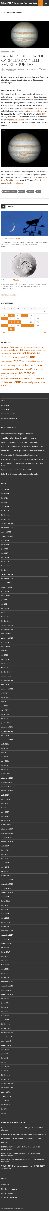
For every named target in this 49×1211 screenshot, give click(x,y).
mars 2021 (5, 765)
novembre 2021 (7, 731)
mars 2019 (5, 867)
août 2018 (5, 897)
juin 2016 (4, 1007)
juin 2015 (4, 1058)
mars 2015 (5, 1071)
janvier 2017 (5, 977)
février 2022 (5, 719)
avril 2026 (5, 506)
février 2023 (5, 668)
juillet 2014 (5, 1105)
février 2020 (5, 820)
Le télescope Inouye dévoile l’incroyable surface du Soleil (22, 459)
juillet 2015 (5, 1054)
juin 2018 (4, 905)
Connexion (5, 1185)
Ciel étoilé (5, 405)
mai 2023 (4, 655)
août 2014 (5, 1100)
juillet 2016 (5, 1003)
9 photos (16, 280)
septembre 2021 (7, 740)
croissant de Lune (25, 352)
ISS (39, 353)
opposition (4, 369)
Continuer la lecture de (17, 183)
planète (12, 369)
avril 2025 (5, 557)
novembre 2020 (7, 782)
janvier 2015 (5, 1079)
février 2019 (5, 871)
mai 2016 (4, 1011)
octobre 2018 (6, 888)
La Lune (4, 401)
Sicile (39, 191)
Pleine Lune (37, 369)
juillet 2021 (5, 748)
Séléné (39, 376)
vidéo (40, 378)
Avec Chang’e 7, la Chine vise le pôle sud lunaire (18, 438)
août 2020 (5, 795)
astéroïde (28, 347)
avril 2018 (5, 914)
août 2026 (5, 489)
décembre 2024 (7, 574)
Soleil (32, 373)
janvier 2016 (5, 1028)
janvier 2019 (5, 876)
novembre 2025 (7, 528)
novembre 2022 (7, 680)
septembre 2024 (7, 587)
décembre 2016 (7, 982)
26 (24, 325)
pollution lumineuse (17, 119)
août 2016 (5, 999)
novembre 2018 (7, 884)
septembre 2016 (7, 994)
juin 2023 (4, 651)
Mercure (25, 361)
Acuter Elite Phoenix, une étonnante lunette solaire (20, 442)
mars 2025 (5, 562)
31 (11, 329)
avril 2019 (5, 863)
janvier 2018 (5, 926)
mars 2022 (5, 714)
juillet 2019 (5, 850)
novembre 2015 (7, 1037)
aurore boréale (35, 347)
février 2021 (5, 769)
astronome (21, 347)
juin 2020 (4, 803)
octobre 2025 (6, 532)
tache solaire (6, 379)
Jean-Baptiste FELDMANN (28, 69)
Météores (5, 409)
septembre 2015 (7, 1045)
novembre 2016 (7, 986)
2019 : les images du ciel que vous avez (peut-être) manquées (24, 242)
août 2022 (5, 693)
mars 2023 (5, 663)
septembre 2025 (7, 536)
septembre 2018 (7, 892)
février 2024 (5, 617)
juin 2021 (4, 752)
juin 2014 (4, 1109)
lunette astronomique (7, 361)
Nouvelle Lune (38, 361)
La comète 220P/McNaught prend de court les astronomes (22, 451)
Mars (17, 361)
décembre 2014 (7, 1083)
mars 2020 (5, 816)
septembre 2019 (7, 842)
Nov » (45, 332)
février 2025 (5, 566)
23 (4, 325)
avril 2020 (5, 812)
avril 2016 (5, 1016)
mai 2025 (4, 553)
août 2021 (5, 744)
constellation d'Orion (17, 350)
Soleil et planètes (8, 52)
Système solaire (31, 376)
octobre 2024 (6, 583)
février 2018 (5, 922)
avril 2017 (5, 965)
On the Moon (32, 365)
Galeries (11, 206)
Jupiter (21, 191)
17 (11, 322)
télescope (15, 378)
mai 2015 (4, 1062)
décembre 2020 (7, 778)
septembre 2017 (7, 943)
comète (4, 350)
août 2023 (5, 642)
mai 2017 (4, 960)
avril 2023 (5, 659)
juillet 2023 (5, 646)
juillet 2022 (5, 697)
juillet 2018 (5, 901)
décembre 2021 (7, 727)
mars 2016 (5, 1020)
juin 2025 (4, 549)
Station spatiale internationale (10, 376)
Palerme (31, 191)
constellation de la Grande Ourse (36, 350)
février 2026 (5, 515)
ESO (36, 353)
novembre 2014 (7, 1088)
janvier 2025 (5, 570)
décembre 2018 (7, 880)
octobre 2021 (6, 735)
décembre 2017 (7, 931)
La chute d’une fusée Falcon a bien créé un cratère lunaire (22, 446)
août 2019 (5, 846)
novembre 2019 (7, 833)
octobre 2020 (6, 786)
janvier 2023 (5, 672)
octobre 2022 (6, 685)
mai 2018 (4, 909)
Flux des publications (9, 1189)
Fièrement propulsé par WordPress (12, 1208)
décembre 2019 (7, 829)
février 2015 (5, 1075)
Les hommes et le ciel (9, 418)
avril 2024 (5, 608)
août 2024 (5, 591)
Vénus (16, 382)
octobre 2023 (6, 634)
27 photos (17, 238)
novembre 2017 (7, 935)
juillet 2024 (5, 595)
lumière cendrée (20, 357)
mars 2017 (5, 969)
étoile (4, 385)
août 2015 (5, 1049)
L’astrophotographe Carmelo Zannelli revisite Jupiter (22, 60)
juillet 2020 (5, 799)
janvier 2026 (5, 519)
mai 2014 (4, 1113)
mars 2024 (5, 612)
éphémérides (38, 382)
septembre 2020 (7, 791)
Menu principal (46, 3)
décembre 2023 (7, 625)
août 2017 (5, 948)
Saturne (22, 373)
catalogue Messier (32, 111)
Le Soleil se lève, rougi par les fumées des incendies (19, 474)
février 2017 (5, 973)
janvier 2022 (5, 723)
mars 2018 (5, 918)
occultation (19, 366)
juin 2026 (4, 498)
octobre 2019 (6, 837)
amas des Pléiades (9, 347)
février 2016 (5, 1024)
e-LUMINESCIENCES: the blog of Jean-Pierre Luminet (21, 1138)
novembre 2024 (7, 579)
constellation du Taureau (9, 353)
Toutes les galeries (9, 295)
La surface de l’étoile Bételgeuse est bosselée (17, 434)
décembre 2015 (7, 1033)
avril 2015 (5, 1066)
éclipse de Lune (26, 383)
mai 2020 (4, 808)
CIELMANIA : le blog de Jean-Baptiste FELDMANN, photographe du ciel (19, 3)
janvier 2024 (5, 621)
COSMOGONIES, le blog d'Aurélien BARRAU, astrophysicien (23, 1134)
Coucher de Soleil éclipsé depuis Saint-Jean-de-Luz (19, 455)
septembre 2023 (7, 638)
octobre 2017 (6, 939)
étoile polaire (11, 386)
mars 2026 (5, 511)
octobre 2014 (6, 1092)
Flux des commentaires (9, 1193)
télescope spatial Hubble (29, 379)
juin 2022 (4, 702)
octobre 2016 (6, 990)
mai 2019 (4, 859)
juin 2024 (4, 600)
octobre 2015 (6, 1041)
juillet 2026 (5, 494)
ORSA (42, 114)
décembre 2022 (7, 676)
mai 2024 (4, 604)
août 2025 (5, 540)
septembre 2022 (7, 689)
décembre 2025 (7, 523)
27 (31, 325)
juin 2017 (4, 956)
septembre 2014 (7, 1096)
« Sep (3, 332)
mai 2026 (4, 502)
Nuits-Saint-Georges (8, 366)
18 (18, 322)
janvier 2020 (5, 825)
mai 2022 (4, 706)
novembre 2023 (7, 629)
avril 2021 (5, 761)
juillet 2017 (5, 952)
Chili (41, 347)
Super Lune (23, 376)
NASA (31, 361)
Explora (4, 1143)
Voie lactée (6, 382)
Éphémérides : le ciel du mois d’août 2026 (16, 470)
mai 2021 (4, 757)
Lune (32, 357)
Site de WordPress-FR (9, 1197)
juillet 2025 (5, 545)
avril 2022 (5, 710)
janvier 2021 (5, 774)
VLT (44, 378)
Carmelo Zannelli (9, 191)
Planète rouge (23, 369)
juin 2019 (4, 854)
